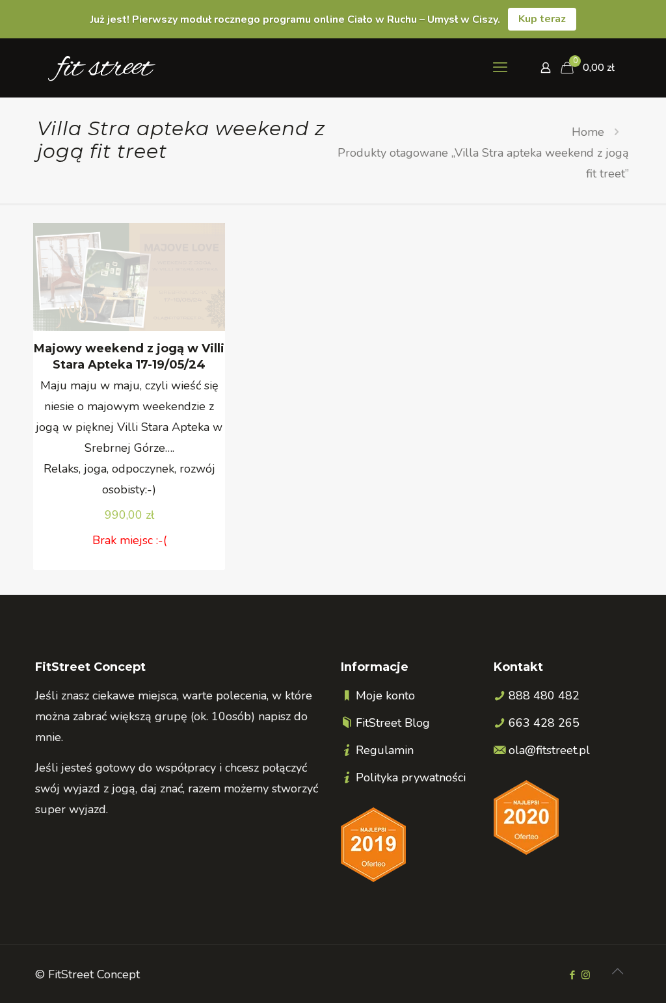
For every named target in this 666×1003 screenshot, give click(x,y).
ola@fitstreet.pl (549, 750)
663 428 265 (544, 723)
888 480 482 (544, 695)
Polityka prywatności (411, 777)
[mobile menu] (500, 68)
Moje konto (385, 695)
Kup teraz (542, 19)
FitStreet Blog (393, 723)
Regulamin (385, 750)
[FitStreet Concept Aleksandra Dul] (101, 67)
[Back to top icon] (617, 971)
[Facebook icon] (572, 975)
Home (588, 132)
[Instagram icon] (586, 975)
